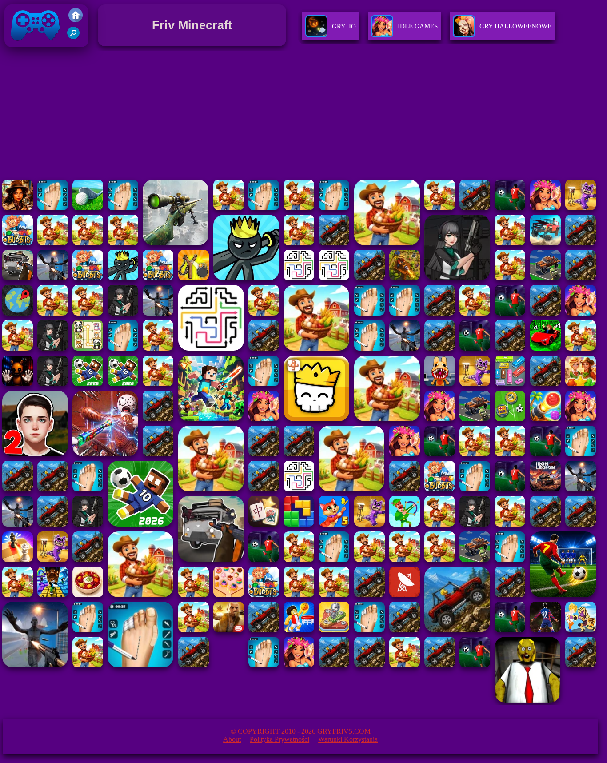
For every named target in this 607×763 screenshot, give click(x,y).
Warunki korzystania (348, 739)
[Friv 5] (75, 20)
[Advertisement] (303, 115)
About (232, 739)
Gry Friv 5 (24, 49)
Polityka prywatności (279, 739)
